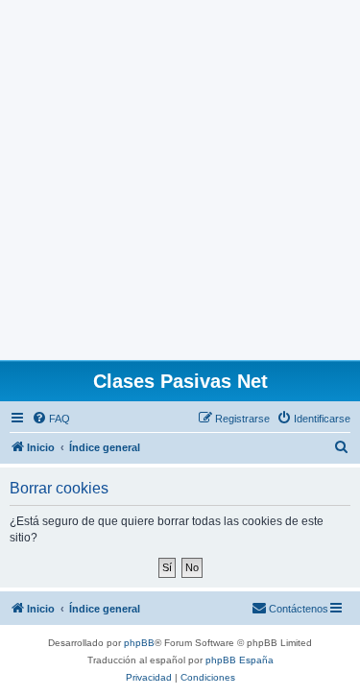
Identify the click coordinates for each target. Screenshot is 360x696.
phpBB (139, 642)
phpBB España (239, 660)
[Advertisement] (180, 180)
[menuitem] (51, 418)
